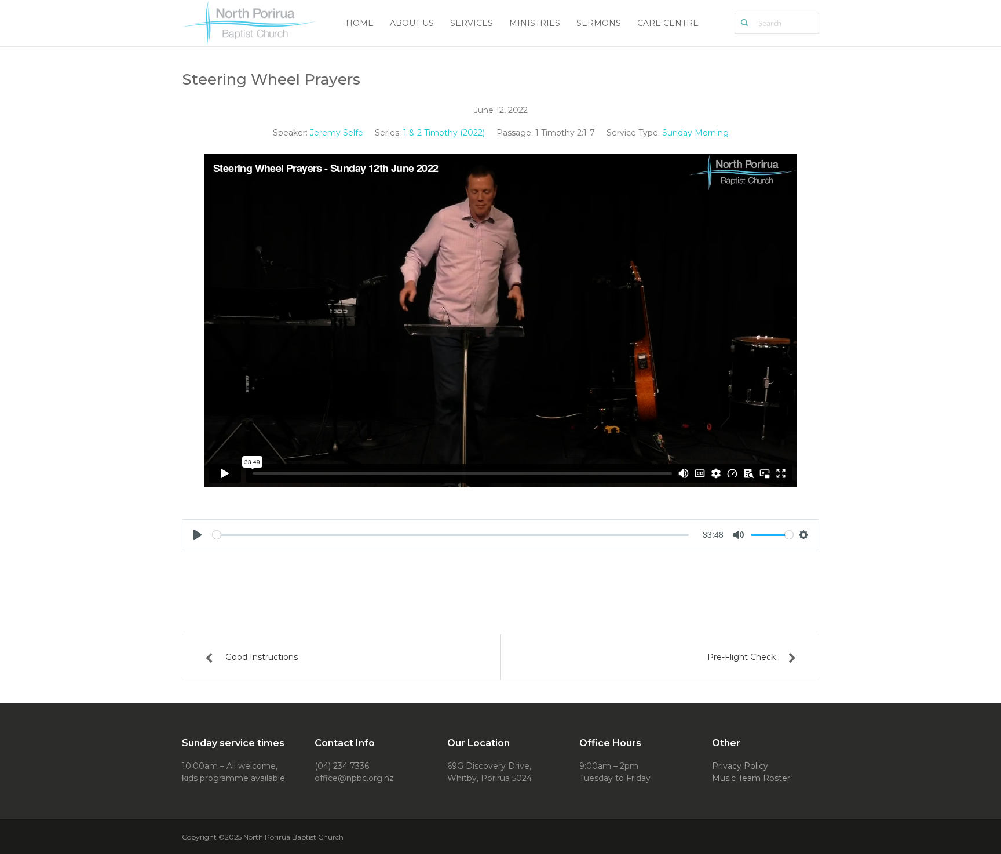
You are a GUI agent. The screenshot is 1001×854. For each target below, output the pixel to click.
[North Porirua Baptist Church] (250, 22)
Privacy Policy (740, 766)
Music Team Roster (751, 778)
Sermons (598, 23)
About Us (412, 23)
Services (471, 23)
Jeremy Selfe (336, 132)
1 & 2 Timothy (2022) (444, 132)
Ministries (534, 23)
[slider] (451, 535)
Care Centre (668, 23)
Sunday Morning (695, 132)
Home (360, 23)
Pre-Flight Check (741, 657)
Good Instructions (261, 657)
